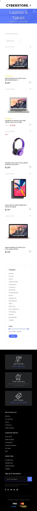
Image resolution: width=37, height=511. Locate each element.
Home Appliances (14, 309)
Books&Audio (13, 317)
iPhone (11, 279)
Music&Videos (13, 301)
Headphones (12, 298)
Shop (15, 21)
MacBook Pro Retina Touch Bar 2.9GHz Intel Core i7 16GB (15, 121)
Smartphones (9, 460)
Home (11, 21)
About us (7, 416)
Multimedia (12, 290)
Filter (13, 336)
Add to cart (30, 82)
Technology (12, 312)
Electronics (12, 306)
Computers (12, 287)
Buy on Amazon (30, 125)
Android (11, 273)
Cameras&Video (13, 292)
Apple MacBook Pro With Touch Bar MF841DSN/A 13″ (15, 79)
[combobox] (13, 40)
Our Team (8, 448)
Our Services (9, 419)
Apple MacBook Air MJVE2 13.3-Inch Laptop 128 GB (15, 248)
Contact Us (8, 425)
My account (8, 436)
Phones (11, 314)
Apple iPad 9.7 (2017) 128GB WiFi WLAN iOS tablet (15, 206)
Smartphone (12, 284)
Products (11, 276)
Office (10, 303)
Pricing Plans (8, 442)
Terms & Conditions (10, 445)
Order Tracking (9, 428)
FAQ (6, 451)
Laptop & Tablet (9, 47)
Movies (11, 295)
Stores (7, 422)
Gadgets (11, 320)
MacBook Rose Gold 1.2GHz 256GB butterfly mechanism (16, 163)
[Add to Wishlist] (30, 47)
